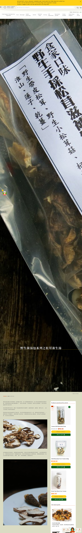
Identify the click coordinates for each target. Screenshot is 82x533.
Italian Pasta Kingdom (71, 15)
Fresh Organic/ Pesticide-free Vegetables (8, 15)
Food (17, 14)
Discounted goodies (57, 15)
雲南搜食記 (5, 396)
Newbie (71, 12)
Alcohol (34, 14)
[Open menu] (0, 7)
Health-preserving (28, 15)
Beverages (22, 14)
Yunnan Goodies (64, 15)
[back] (3, 7)
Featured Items (40, 15)
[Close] (80, 1)
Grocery (45, 14)
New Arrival (78, 15)
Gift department (50, 15)
